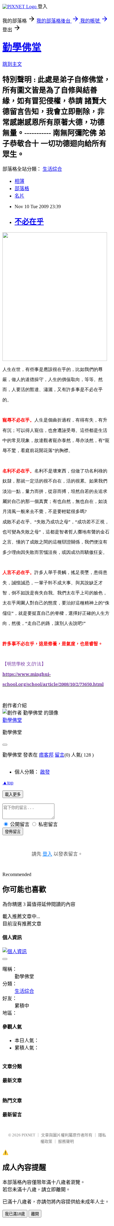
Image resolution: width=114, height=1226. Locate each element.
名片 (19, 195)
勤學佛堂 (21, 47)
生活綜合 (52, 169)
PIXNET (28, 1135)
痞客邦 (46, 754)
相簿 (19, 181)
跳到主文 (12, 64)
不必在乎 (29, 222)
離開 (35, 1214)
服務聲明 (66, 1141)
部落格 (22, 188)
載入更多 (13, 794)
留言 (59, 754)
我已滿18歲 (15, 1214)
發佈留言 (13, 831)
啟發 (45, 772)
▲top (7, 782)
